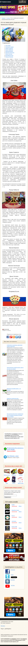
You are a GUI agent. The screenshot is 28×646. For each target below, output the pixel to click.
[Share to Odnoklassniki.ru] (14, 337)
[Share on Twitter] (16, 337)
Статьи (8, 18)
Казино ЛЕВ (14, 526)
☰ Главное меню (5, 2)
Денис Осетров (9, 54)
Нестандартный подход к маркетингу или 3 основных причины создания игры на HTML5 (15, 415)
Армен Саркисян (9, 48)
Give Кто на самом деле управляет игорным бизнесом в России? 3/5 (5, 329)
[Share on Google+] (11, 337)
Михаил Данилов (9, 56)
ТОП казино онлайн (11, 502)
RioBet (13, 504)
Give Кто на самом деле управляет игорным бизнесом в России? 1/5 (3, 329)
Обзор (20, 506)
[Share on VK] (19, 337)
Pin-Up (13, 515)
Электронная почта (9, 493)
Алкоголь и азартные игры (13, 398)
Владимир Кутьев (9, 55)
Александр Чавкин (10, 47)
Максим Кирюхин (9, 51)
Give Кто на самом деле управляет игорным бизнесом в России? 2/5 (4, 329)
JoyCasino (14, 521)
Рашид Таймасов (9, 49)
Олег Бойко (8, 45)
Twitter (12, 574)
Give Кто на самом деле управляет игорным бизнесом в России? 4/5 (7, 329)
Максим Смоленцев (10, 52)
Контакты (3, 625)
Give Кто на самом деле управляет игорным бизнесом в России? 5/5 (8, 329)
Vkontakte (13, 579)
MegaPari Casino (15, 510)
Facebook (13, 569)
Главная (3, 18)
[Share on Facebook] (8, 337)
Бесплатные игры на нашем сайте (13, 466)
